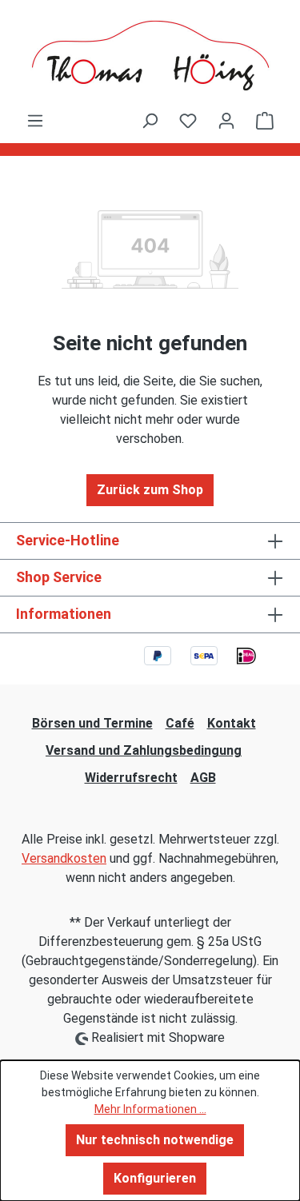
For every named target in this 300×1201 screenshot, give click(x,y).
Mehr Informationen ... (150, 1109)
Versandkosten (64, 858)
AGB (203, 777)
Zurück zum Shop (150, 489)
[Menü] (35, 121)
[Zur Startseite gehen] (150, 55)
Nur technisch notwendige (155, 1139)
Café (180, 723)
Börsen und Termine (92, 723)
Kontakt (231, 723)
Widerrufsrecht (131, 777)
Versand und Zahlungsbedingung (144, 750)
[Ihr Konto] (226, 121)
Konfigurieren (155, 1178)
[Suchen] (149, 121)
